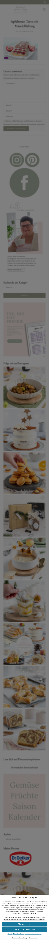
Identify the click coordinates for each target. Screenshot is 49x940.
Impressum (33, 938)
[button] (24, 924)
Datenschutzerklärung (19, 938)
